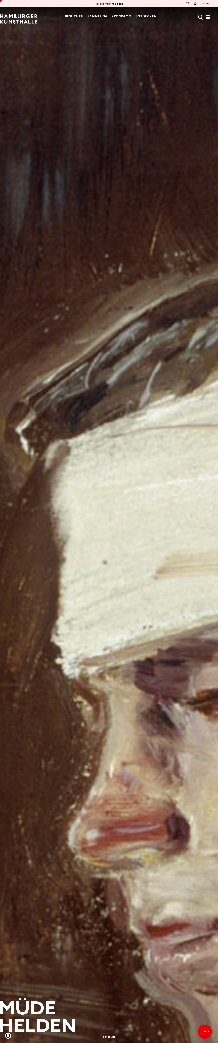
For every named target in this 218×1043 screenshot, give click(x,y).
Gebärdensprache (195, 3)
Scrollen (109, 1037)
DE (202, 3)
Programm (122, 16)
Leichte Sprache (188, 3)
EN (207, 3)
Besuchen (74, 16)
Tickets (205, 1031)
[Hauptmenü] (207, 18)
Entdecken (146, 16)
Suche (200, 17)
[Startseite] (19, 19)
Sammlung (98, 16)
